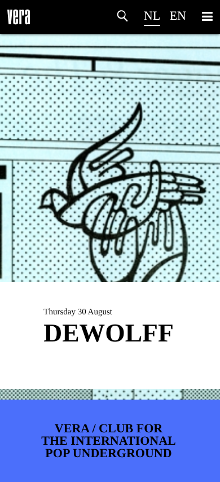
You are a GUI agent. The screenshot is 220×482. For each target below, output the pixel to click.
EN (178, 15)
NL (152, 15)
